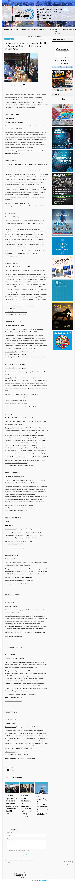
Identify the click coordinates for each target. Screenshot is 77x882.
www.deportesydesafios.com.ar (15, 626)
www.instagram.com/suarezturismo (14, 206)
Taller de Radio (58, 31)
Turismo (65, 29)
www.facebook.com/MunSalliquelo (14, 636)
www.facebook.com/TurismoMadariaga (16, 510)
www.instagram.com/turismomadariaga (21, 508)
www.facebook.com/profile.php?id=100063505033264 (20, 758)
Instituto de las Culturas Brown (23, 577)
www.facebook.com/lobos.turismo (14, 544)
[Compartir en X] (10, 770)
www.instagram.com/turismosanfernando (16, 754)
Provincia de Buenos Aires (33, 36)
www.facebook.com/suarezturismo (35, 206)
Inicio (6, 29)
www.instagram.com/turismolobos (14, 547)
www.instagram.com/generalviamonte (15, 314)
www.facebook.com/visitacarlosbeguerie (16, 397)
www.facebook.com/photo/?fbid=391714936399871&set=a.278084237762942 (26, 456)
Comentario (10, 839)
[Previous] (7, 800)
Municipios (38, 29)
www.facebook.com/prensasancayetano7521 (26, 253)
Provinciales (26, 29)
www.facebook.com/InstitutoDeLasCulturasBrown (19, 580)
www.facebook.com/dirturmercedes (15, 354)
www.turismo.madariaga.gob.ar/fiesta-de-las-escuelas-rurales (23, 496)
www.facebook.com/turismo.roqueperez (16, 403)
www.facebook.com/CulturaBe (13, 697)
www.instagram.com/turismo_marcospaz (16, 463)
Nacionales (14, 29)
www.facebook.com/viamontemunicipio (16, 312)
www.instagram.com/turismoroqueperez (16, 406)
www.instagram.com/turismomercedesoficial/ (17, 357)
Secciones (49, 29)
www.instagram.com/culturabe (13, 701)
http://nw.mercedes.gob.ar (38, 357)
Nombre (9, 832)
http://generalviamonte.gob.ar (13, 308)
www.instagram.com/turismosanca (14, 255)
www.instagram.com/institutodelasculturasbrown (18, 584)
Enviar (26, 854)
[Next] (45, 800)
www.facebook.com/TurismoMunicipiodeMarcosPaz (19, 465)
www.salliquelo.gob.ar (38, 632)
